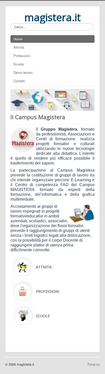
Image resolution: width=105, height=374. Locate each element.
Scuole (19, 64)
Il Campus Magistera (37, 117)
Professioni (22, 55)
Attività (19, 47)
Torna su (93, 364)
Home (18, 38)
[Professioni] (22, 290)
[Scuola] (23, 315)
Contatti (19, 80)
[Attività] (22, 266)
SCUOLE (43, 315)
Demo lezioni (23, 72)
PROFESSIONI (47, 291)
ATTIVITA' (44, 267)
